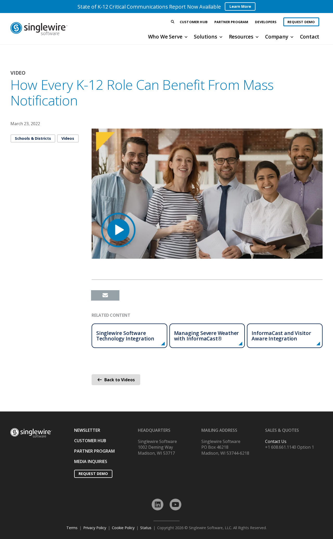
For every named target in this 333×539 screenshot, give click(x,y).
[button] (172, 22)
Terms (72, 527)
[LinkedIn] (157, 504)
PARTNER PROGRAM (94, 451)
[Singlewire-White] (31, 433)
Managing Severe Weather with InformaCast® (206, 335)
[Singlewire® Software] (58, 28)
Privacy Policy (94, 527)
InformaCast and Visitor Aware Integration (281, 335)
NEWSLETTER (87, 430)
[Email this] (105, 295)
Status (145, 527)
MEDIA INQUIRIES (90, 461)
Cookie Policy (123, 527)
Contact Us (275, 441)
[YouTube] (175, 504)
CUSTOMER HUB (90, 440)
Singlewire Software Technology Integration (125, 335)
